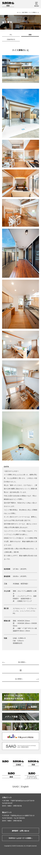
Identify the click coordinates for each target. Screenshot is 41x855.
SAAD (15, 786)
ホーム (19, 12)
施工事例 (24, 12)
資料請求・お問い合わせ (20, 831)
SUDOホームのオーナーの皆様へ (20, 838)
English (25, 786)
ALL (11, 34)
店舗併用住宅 (11, 39)
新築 (30, 34)
